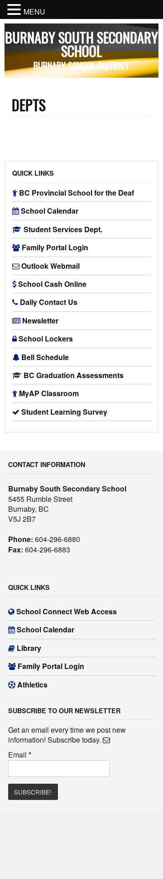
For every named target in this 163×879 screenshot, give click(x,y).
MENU (34, 11)
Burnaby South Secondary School (81, 44)
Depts (29, 104)
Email (19, 755)
